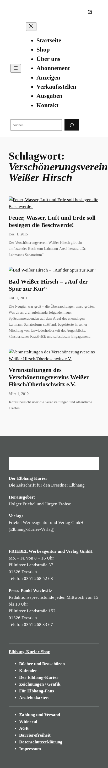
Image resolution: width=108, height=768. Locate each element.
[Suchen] (71, 125)
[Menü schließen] (31, 26)
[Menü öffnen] (15, 68)
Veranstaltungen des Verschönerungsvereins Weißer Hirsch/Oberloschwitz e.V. (49, 377)
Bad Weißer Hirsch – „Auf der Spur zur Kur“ (48, 285)
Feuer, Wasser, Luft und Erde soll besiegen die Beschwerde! (52, 221)
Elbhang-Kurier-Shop (29, 651)
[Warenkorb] (91, 11)
